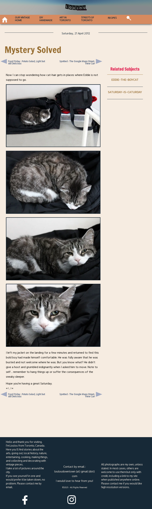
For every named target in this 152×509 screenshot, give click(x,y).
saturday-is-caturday (125, 92)
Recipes (112, 17)
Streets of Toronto (87, 19)
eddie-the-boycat (124, 79)
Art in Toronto (65, 19)
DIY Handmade (45, 19)
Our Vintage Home (22, 19)
